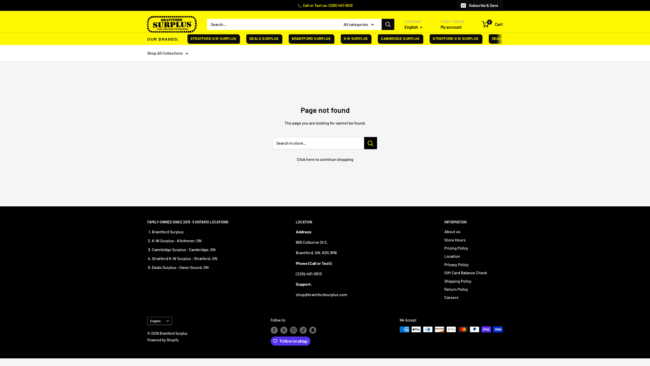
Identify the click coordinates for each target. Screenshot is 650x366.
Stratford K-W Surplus (210, 38)
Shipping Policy (458, 281)
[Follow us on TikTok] (303, 329)
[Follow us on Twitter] (283, 329)
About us (452, 231)
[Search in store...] (370, 143)
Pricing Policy (456, 248)
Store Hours (455, 239)
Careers (451, 297)
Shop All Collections (165, 53)
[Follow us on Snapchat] (312, 329)
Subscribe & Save (483, 5)
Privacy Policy (456, 264)
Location (452, 256)
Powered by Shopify (163, 340)
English (155, 321)
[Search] (388, 24)
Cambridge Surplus (397, 38)
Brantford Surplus (307, 38)
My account (451, 26)
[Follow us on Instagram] (293, 329)
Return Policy (456, 289)
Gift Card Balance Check (465, 272)
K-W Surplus (352, 38)
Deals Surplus (260, 38)
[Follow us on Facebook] (274, 329)
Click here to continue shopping (325, 159)
